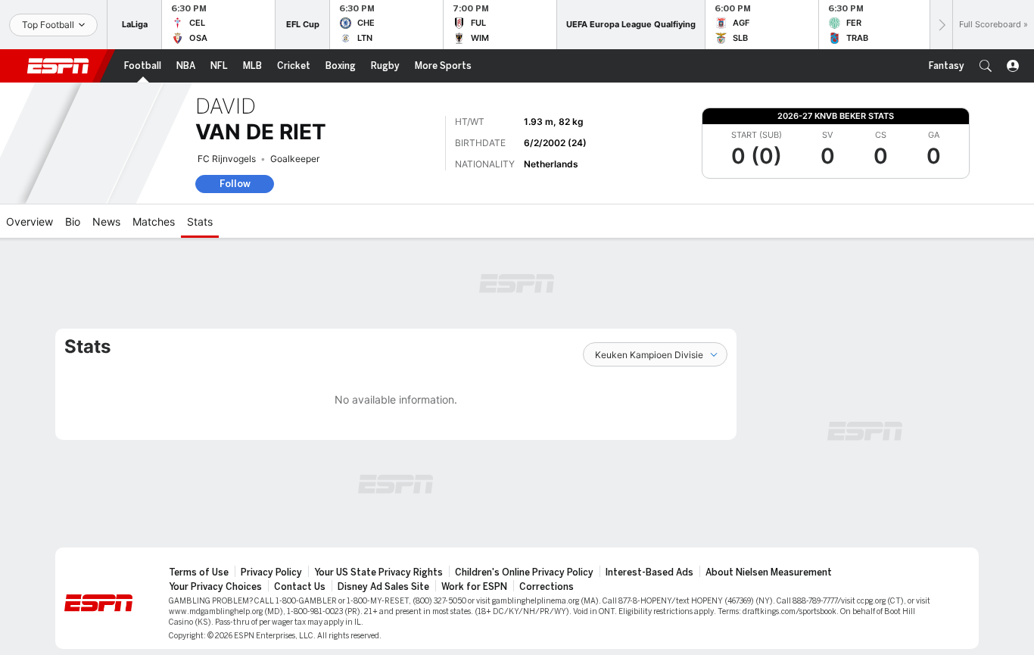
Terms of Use (199, 572)
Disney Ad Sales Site (383, 587)
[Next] (941, 24)
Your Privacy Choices (215, 587)
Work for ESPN (474, 587)
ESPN (58, 66)
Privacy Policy (271, 572)
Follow (235, 183)
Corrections (546, 587)
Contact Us (299, 587)
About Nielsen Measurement (768, 572)
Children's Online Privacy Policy (524, 572)
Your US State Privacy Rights (378, 572)
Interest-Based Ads (649, 572)
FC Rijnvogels (227, 158)
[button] (985, 66)
